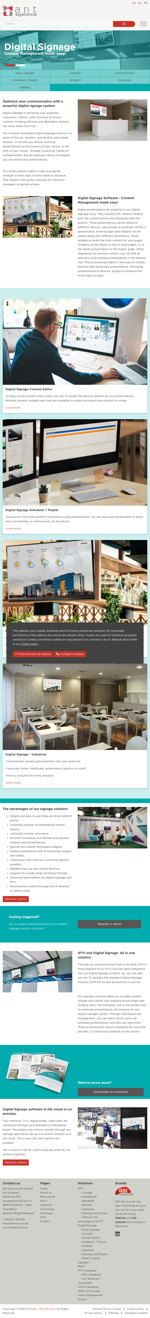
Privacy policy (94, 1313)
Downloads (47, 1209)
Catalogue (46, 1213)
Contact (45, 1221)
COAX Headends (88, 1287)
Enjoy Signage (25, 73)
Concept (75, 73)
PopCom (120, 1218)
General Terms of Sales (107, 1309)
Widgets (75, 80)
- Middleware (87, 1197)
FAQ (43, 1217)
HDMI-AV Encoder (89, 1291)
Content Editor (125, 73)
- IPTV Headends (90, 1275)
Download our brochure (111, 1091)
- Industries (86, 1209)
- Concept (85, 1193)
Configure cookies (136, 1313)
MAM (81, 1266)
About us (45, 1193)
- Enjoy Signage (89, 1229)
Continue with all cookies (34, 654)
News (43, 1201)
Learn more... (14, 407)
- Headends (86, 1201)
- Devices (85, 1205)
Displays (25, 87)
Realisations (47, 1197)
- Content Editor (89, 1238)
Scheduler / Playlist (25, 80)
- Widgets (85, 1246)
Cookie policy (135, 1309)
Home (44, 1188)
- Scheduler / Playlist (92, 1242)
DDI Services (47, 1309)
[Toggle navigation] (143, 23)
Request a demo (16, 899)
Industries (124, 80)
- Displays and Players (93, 1213)
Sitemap (113, 1313)
